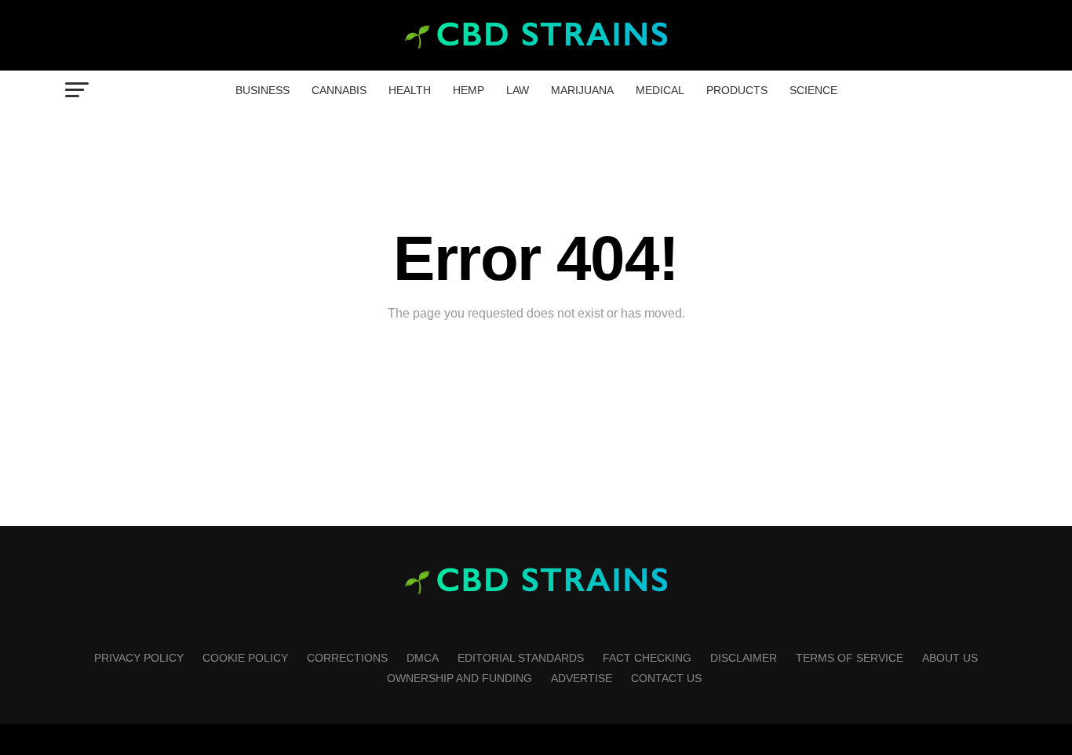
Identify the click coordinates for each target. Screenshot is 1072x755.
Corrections (347, 658)
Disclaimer (743, 658)
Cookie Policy (245, 658)
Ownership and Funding (459, 678)
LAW (517, 90)
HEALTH (409, 90)
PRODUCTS (737, 90)
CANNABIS (339, 90)
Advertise (581, 678)
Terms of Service (849, 658)
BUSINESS (262, 90)
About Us (950, 658)
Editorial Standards (521, 658)
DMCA (423, 658)
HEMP (468, 90)
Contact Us (666, 678)
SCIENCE (813, 90)
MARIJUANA (582, 90)
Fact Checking (647, 658)
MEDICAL (660, 90)
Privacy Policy (139, 658)
